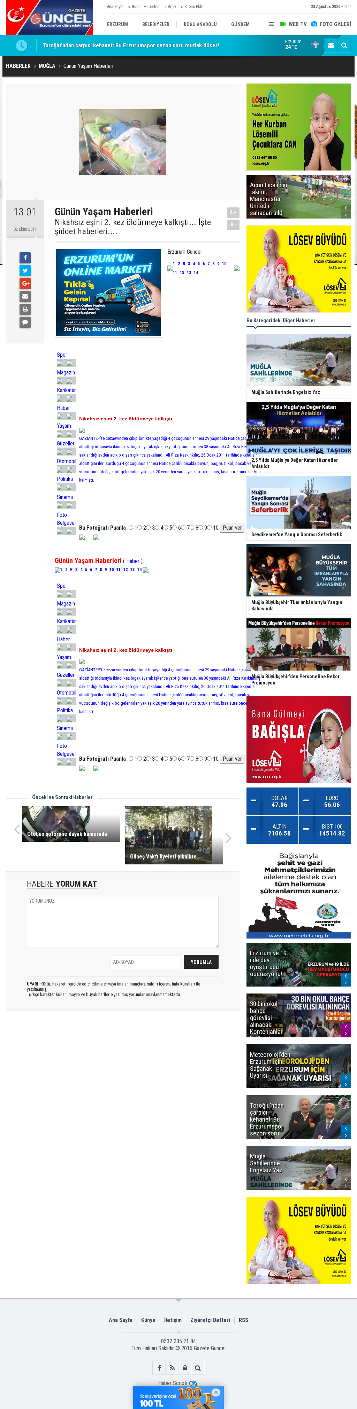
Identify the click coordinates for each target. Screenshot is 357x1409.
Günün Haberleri (146, 6)
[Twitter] (25, 270)
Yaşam (64, 425)
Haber (63, 408)
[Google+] (25, 283)
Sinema (65, 497)
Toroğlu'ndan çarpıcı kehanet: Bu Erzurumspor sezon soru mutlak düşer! (131, 45)
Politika (65, 479)
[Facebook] (25, 257)
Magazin (66, 372)
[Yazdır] (25, 309)
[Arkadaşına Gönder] (25, 296)
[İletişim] (330, 45)
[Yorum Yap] (25, 322)
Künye (148, 1320)
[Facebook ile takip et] (159, 1368)
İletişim (173, 1320)
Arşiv (172, 6)
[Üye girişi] (184, 1368)
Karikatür (66, 390)
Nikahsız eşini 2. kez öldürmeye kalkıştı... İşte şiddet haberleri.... (133, 227)
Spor (62, 354)
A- (233, 224)
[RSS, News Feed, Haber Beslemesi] (172, 1368)
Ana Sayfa (115, 6)
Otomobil (66, 461)
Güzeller (66, 443)
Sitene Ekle (193, 6)
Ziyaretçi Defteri (210, 1320)
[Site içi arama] (344, 45)
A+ (233, 212)
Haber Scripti (172, 1383)
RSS (243, 1320)
